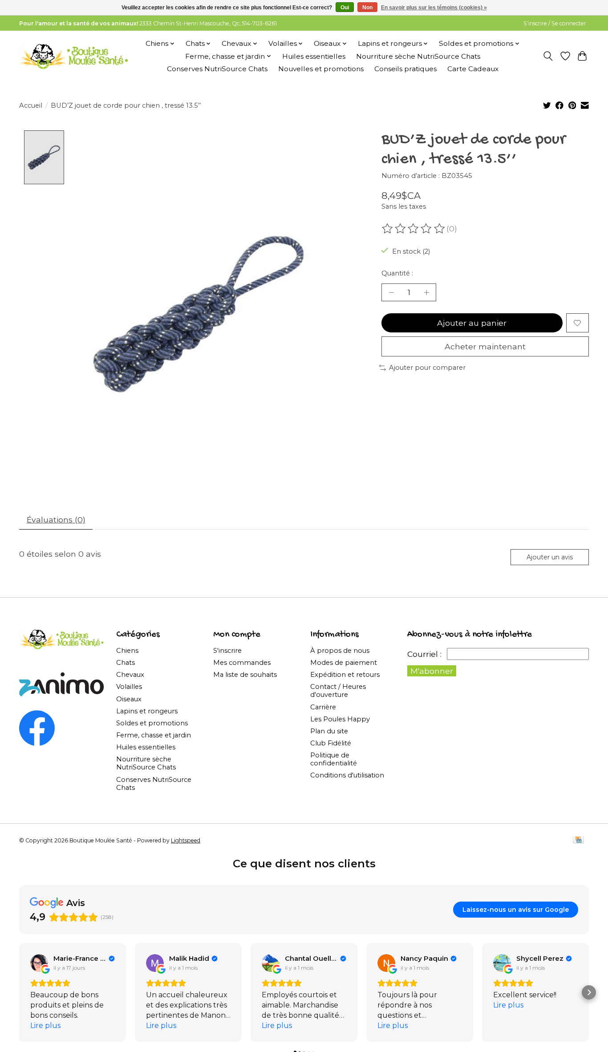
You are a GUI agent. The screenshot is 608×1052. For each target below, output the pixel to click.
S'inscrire (227, 651)
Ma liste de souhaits (245, 675)
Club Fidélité (330, 743)
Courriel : (424, 654)
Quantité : (397, 273)
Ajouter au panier (472, 323)
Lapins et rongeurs (147, 711)
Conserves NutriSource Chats (217, 69)
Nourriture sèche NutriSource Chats (418, 56)
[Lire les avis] (413, 229)
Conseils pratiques (405, 69)
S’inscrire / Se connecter (554, 23)
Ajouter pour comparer (427, 368)
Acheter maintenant (485, 346)
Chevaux (130, 675)
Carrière (323, 707)
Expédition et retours (345, 675)
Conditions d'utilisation (347, 775)
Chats (125, 663)
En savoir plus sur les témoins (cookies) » (434, 7)
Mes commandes (242, 663)
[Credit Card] (578, 840)
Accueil (30, 105)
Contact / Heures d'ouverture (338, 691)
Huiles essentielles (313, 56)
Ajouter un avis (550, 557)
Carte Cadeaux (473, 69)
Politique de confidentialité (333, 759)
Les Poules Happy (340, 719)
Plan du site (329, 731)
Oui (344, 7)
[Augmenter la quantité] (426, 292)
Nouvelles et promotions (321, 69)
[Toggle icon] (548, 56)
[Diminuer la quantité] (391, 292)
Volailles (129, 687)
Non (367, 7)
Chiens (127, 651)
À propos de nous (339, 651)
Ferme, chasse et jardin (153, 735)
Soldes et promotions (152, 723)
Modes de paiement (343, 663)
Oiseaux (129, 699)
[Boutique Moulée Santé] (73, 56)
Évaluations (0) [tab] (56, 519)
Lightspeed (185, 840)
